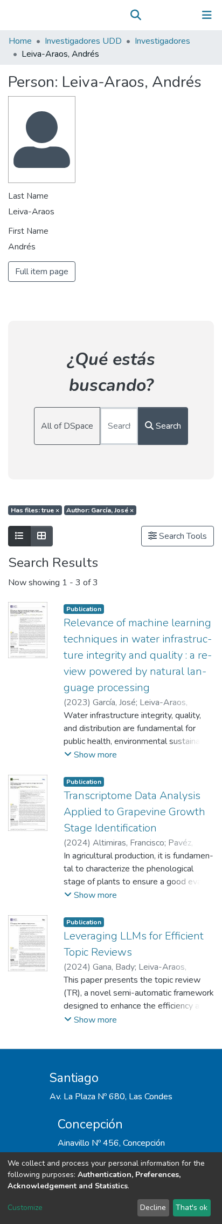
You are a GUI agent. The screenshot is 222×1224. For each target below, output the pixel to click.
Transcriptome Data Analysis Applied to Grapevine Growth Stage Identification (134, 811)
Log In (173, 15)
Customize (25, 1207)
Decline (153, 1207)
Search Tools (182, 536)
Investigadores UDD (83, 41)
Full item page (41, 272)
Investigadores (162, 41)
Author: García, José (100, 510)
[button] (151, 15)
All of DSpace (67, 426)
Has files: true (35, 510)
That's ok (191, 1207)
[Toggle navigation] (207, 15)
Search (167, 426)
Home (20, 41)
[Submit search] (135, 15)
